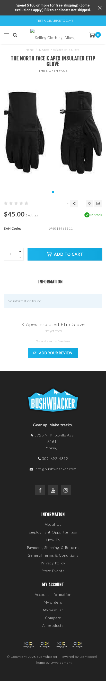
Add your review (55, 353)
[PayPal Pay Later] (61, 645)
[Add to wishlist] (89, 203)
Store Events (53, 571)
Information (50, 281)
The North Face (53, 70)
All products (53, 625)
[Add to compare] (98, 203)
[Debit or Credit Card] (28, 645)
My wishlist (53, 610)
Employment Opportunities (53, 532)
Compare (53, 617)
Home (30, 49)
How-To (53, 540)
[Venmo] (77, 645)
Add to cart (68, 254)
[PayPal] (44, 645)
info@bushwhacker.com (55, 469)
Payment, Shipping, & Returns (53, 547)
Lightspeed (88, 657)
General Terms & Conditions (53, 555)
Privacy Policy (53, 563)
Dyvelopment (61, 662)
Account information (53, 594)
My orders (53, 602)
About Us (53, 524)
